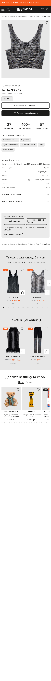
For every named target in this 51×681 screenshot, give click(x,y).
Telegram (16, 221)
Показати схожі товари (27, 113)
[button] (3, 307)
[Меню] (2, 9)
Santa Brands (11, 90)
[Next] (49, 283)
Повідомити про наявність (25, 105)
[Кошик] (47, 9)
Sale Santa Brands (29, 145)
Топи (41, 145)
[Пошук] (8, 9)
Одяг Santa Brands (10, 145)
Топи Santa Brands (10, 140)
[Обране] (42, 9)
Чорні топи (25, 140)
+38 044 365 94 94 (37, 221)
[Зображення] (47, 76)
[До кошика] (22, 292)
